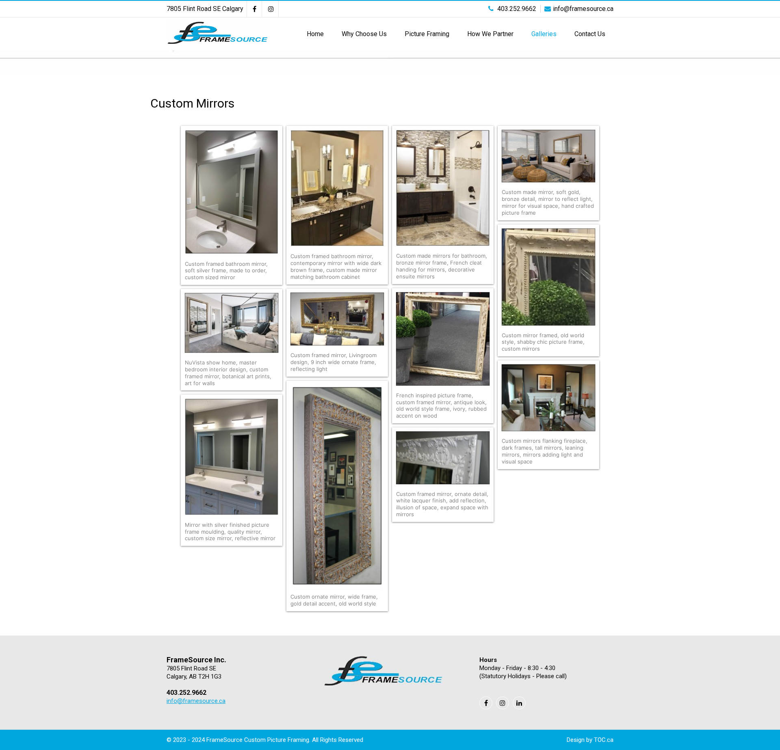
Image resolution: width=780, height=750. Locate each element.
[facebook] (254, 9)
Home (315, 34)
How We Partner (490, 34)
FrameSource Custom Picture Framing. (259, 740)
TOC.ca (603, 740)
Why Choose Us (364, 34)
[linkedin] (519, 702)
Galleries (544, 34)
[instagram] (271, 9)
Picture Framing (427, 34)
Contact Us (589, 34)
